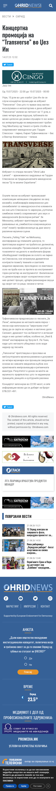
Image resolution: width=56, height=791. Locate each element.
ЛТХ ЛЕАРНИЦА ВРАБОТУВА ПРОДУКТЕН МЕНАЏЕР (26, 482)
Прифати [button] (10, 786)
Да (30, 658)
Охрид (20, 16)
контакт (45, 606)
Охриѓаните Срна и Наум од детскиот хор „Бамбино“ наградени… (39, 565)
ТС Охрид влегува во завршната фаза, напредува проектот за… (39, 532)
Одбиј (23, 786)
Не (30, 664)
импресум (30, 606)
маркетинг (12, 606)
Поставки (37, 786)
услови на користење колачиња (28, 746)
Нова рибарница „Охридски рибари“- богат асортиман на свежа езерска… (40, 548)
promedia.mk (28, 739)
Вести (6, 16)
